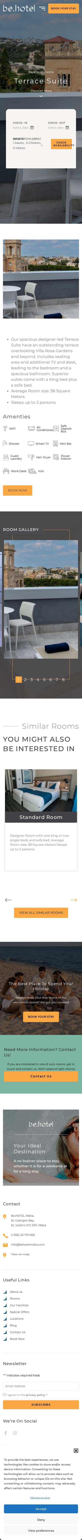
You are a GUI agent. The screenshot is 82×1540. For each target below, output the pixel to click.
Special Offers (19, 1312)
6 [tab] (50, 679)
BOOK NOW (17, 490)
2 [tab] (25, 679)
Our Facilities (19, 1305)
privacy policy (35, 1395)
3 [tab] (31, 679)
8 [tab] (63, 679)
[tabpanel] (41, 599)
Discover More (41, 91)
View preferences (41, 1530)
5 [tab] (44, 679)
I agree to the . (26, 1395)
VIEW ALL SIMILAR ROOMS (41, 913)
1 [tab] (19, 679)
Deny (41, 1520)
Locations (16, 1318)
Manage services (40, 1497)
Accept (41, 1509)
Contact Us (41, 1076)
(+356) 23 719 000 (23, 1235)
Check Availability (62, 144)
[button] (76, 1451)
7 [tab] (57, 679)
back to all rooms (41, 72)
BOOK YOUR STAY (63, 8)
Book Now (17, 1339)
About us (16, 1292)
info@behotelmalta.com (28, 1244)
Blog (13, 1325)
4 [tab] (38, 679)
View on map (20, 1254)
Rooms (15, 1298)
